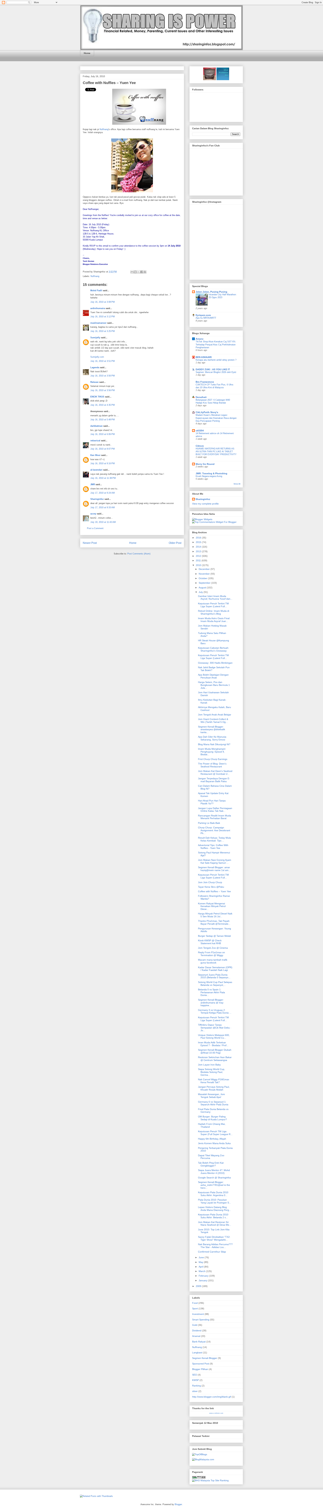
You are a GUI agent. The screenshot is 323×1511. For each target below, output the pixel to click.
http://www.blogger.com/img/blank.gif (211, 1396)
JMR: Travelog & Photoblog (211, 473)
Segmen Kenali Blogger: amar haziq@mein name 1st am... (214, 869)
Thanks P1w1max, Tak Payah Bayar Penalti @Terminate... (214, 922)
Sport (195, 1308)
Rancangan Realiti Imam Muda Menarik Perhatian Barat (214, 817)
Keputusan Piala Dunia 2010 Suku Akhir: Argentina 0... (213, 1194)
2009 (199, 1286)
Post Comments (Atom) (138, 553)
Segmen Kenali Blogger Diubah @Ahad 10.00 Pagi (214, 1051)
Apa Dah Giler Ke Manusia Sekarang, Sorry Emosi (212, 738)
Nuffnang (104, 129)
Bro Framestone (205, 381)
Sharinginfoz (97, 499)
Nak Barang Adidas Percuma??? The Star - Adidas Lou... (215, 1245)
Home (87, 53)
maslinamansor (98, 323)
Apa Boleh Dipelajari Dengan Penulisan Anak (213, 676)
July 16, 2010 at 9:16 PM (102, 463)
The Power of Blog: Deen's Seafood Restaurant (212, 765)
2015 (199, 542)
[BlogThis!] (135, 272)
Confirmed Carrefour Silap (212, 1251)
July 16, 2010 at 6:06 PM (102, 434)
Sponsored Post (200, 1363)
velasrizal (95, 440)
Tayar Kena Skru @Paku (211, 886)
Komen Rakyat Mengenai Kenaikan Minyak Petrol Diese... (212, 906)
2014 (199, 546)
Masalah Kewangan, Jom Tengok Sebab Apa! (211, 1095)
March (202, 1271)
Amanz (199, 338)
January (203, 1280)
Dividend (196, 1330)
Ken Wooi (95, 455)
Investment (198, 1314)
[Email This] (132, 272)
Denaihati (201, 397)
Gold (194, 1325)
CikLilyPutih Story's (207, 412)
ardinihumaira (97, 308)
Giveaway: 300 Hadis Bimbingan (215, 662)
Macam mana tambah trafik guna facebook (212, 961)
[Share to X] (138, 272)
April (201, 1266)
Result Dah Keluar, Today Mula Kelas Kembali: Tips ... (214, 839)
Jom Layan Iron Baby (209, 1064)
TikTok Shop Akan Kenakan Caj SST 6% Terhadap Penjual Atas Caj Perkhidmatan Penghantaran (216, 344)
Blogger (178, 1504)
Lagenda (94, 367)
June (202, 1257)
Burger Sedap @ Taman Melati (214, 936)
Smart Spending (200, 1319)
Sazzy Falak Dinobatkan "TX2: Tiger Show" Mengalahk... (214, 1238)
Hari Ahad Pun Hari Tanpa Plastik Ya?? (212, 802)
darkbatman (96, 426)
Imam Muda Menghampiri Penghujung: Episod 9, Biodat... (211, 752)
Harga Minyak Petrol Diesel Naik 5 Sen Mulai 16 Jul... (215, 915)
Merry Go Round (205, 464)
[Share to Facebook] (141, 272)
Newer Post (90, 542)
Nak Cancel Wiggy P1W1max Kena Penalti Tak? (213, 1081)
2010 (199, 565)
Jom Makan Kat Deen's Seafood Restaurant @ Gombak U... (215, 772)
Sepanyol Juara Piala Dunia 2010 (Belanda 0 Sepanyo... (214, 976)
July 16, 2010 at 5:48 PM (102, 419)
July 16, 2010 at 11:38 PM (103, 478)
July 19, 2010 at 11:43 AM (103, 522)
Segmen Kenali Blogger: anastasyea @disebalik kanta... (211, 729)
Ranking (196, 1385)
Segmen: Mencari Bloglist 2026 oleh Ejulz (216, 372)
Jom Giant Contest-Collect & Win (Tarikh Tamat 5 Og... (213, 720)
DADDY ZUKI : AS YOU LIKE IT (213, 369)
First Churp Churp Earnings (212, 759)
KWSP (195, 1380)
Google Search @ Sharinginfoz (214, 1177)
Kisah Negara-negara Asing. (209, 476)
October (203, 578)
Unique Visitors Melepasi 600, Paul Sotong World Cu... (214, 1036)
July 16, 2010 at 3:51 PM (102, 361)
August (203, 587)
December (204, 569)
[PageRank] (199, 1477)
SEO (194, 1374)
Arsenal (196, 1336)
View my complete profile (205, 503)
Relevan (94, 382)
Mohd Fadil (96, 290)
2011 (199, 560)
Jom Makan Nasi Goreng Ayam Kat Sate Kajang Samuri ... (214, 861)
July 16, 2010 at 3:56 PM (102, 375)
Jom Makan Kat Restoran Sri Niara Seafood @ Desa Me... (214, 1223)
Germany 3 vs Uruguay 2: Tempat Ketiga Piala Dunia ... (214, 1011)
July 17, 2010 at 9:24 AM (102, 493)
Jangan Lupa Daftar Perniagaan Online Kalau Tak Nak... (215, 809)
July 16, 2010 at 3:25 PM (102, 331)
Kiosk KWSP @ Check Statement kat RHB (210, 942)
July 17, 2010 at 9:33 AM (102, 507)
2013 (199, 551)
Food (195, 1303)
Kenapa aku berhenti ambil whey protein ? (216, 360)
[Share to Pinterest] (145, 272)
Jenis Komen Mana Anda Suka (214, 1143)
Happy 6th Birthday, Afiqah (212, 1138)
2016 (199, 537)
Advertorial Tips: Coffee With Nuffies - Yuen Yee (213, 846)
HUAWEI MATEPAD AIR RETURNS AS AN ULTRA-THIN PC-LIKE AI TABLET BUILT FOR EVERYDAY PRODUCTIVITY (216, 451)
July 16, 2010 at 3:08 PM (102, 302)
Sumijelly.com (97, 357)
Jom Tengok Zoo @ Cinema (213, 947)
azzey (93, 513)
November (204, 573)
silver (195, 1391)
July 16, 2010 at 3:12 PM (102, 316)
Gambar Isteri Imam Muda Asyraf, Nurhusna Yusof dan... (215, 597)
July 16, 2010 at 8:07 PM (102, 449)
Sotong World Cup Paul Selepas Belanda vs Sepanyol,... (215, 983)
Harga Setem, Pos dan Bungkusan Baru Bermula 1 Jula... (214, 685)
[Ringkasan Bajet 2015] (209, 79)
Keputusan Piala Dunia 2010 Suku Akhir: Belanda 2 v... (213, 1216)
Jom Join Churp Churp (210, 882)
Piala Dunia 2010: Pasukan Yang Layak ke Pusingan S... (214, 1201)
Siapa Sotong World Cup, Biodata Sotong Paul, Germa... (211, 1072)
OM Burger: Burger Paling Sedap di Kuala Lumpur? (212, 1118)
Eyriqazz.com (203, 315)
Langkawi (197, 1352)
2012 (199, 556)
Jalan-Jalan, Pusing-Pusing (211, 291)
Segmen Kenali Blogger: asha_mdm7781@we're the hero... (214, 1185)
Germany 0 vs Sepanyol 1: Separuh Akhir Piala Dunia (213, 1103)
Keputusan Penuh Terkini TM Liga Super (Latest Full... (213, 605)
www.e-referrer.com (216, 1413)
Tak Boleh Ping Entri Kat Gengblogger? (211, 1164)
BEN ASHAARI (204, 357)
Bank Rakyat (199, 1341)
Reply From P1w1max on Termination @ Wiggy (211, 954)
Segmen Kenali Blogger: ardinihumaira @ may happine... (211, 1002)
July (201, 592)
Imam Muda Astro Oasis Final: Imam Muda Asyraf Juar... (214, 619)
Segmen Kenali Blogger (204, 1358)
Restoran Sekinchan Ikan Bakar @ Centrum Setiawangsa (215, 1058)
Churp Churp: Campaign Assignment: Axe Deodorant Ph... (214, 830)
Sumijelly (95, 337)
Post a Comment (95, 528)
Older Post (175, 542)
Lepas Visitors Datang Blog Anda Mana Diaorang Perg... (214, 1208)
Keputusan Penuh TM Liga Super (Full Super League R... (215, 1133)
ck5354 (200, 430)
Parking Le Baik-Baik (209, 823)
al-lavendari (96, 470)
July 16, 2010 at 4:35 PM (102, 405)
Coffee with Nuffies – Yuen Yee (109, 83)
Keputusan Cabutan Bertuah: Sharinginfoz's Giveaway (213, 649)
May (201, 1262)
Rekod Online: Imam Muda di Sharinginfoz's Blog (213, 612)
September (205, 582)
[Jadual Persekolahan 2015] (222, 79)
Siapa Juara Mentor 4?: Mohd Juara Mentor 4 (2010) (214, 1171)
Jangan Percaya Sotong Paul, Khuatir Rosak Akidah (214, 1088)
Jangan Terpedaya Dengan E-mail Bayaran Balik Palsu (214, 780)
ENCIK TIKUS (97, 396)
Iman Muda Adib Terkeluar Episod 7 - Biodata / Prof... (213, 1044)
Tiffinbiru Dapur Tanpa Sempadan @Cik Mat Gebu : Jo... (214, 1027)
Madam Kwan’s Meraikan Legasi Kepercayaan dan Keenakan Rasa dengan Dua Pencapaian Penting (216, 418)
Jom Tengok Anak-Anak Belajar (214, 714)
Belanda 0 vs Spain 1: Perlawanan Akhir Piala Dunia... (211, 992)
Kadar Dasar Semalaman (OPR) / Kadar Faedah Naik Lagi (215, 969)
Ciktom (200, 446)
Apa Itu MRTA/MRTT (206, 318)
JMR (92, 484)
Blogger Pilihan (200, 1369)
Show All (237, 484)
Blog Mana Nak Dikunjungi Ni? (214, 744)
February (204, 1275)
